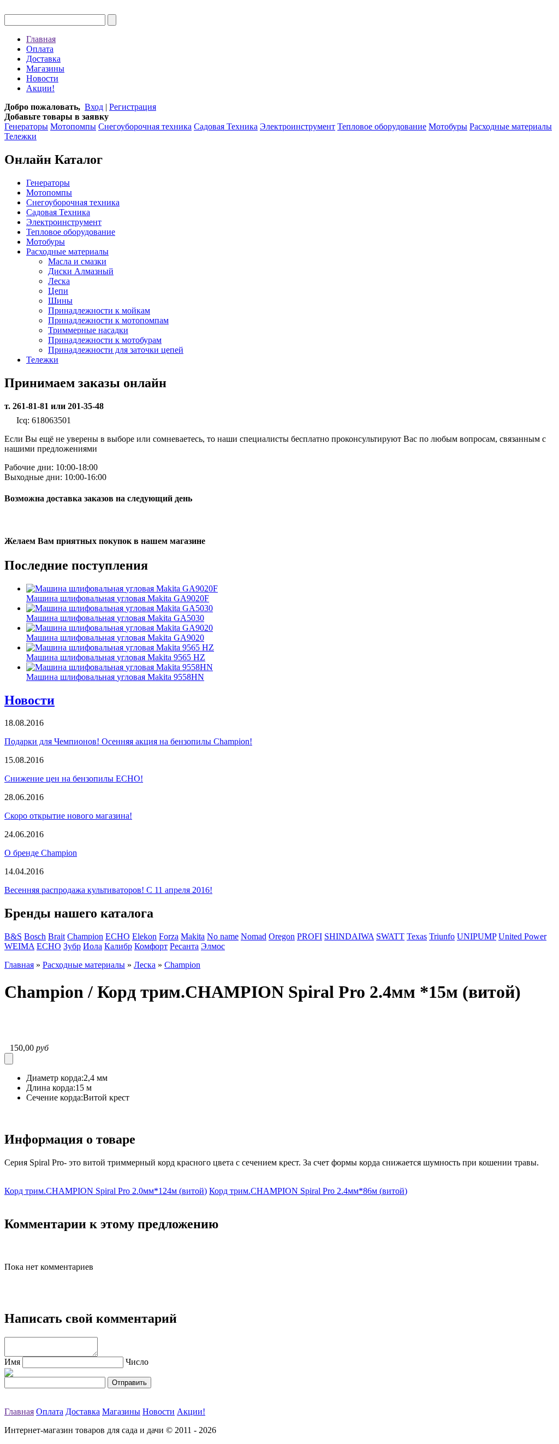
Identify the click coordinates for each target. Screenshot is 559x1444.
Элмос (213, 946)
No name (223, 936)
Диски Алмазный (81, 271)
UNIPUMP (476, 936)
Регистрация (132, 106)
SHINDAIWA (349, 936)
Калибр (118, 946)
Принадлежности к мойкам (99, 310)
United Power (522, 936)
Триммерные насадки (88, 330)
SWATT (390, 936)
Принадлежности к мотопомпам (108, 320)
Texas (417, 936)
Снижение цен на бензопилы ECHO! (73, 778)
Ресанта (184, 946)
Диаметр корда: (55, 1077)
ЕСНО (49, 946)
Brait (56, 936)
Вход (94, 106)
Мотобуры (448, 126)
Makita (193, 936)
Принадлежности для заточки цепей (115, 349)
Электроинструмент (297, 126)
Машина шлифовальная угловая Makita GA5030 (115, 618)
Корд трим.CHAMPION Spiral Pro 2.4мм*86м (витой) (308, 1191)
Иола (92, 946)
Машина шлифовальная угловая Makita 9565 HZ (115, 657)
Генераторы (26, 126)
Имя (12, 1361)
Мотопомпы (73, 126)
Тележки (20, 136)
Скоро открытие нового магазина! (68, 815)
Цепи (58, 290)
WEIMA (19, 946)
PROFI (309, 936)
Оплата (39, 49)
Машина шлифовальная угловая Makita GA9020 (115, 637)
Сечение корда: (54, 1097)
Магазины (45, 68)
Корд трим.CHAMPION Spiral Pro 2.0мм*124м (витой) (105, 1191)
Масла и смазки (77, 261)
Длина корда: (50, 1087)
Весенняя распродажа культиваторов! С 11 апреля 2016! (108, 890)
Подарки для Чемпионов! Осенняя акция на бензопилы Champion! (128, 741)
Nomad (253, 936)
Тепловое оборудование (381, 126)
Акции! (40, 88)
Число (137, 1361)
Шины (60, 300)
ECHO (117, 936)
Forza (169, 936)
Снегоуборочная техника (145, 126)
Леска (59, 281)
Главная (41, 39)
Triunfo (442, 936)
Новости (42, 78)
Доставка (43, 58)
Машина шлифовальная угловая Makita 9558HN (115, 677)
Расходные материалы (510, 126)
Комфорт (151, 946)
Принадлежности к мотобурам (105, 340)
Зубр (72, 946)
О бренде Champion (40, 852)
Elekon (144, 936)
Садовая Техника (226, 126)
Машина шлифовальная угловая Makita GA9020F (117, 598)
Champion (85, 936)
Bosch (35, 936)
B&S (13, 936)
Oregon (282, 936)
